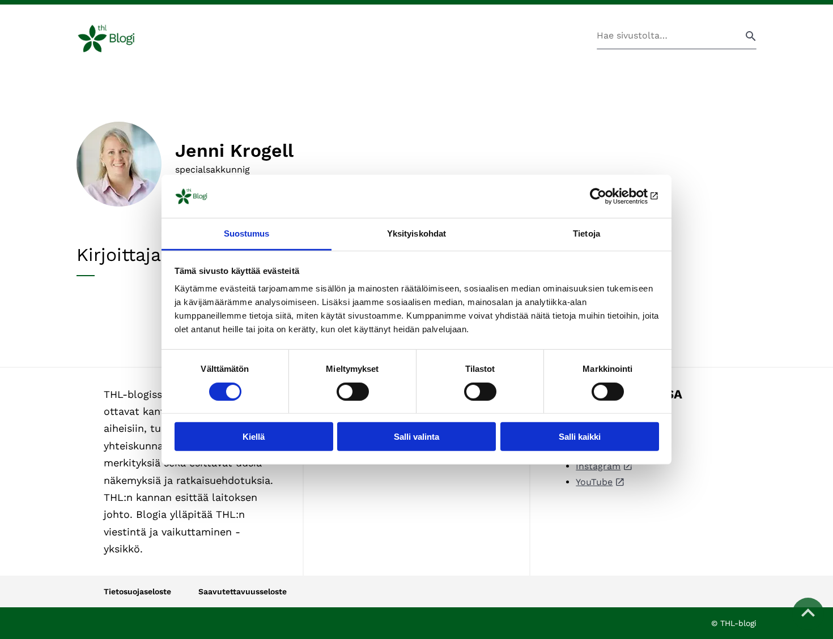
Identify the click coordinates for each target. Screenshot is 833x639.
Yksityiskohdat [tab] (416, 233)
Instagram (598, 466)
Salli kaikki (580, 436)
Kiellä (254, 436)
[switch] (353, 391)
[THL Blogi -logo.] (119, 38)
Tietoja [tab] (586, 233)
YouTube (594, 482)
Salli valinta (416, 436)
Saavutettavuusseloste (242, 591)
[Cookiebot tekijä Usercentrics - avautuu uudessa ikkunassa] (609, 196)
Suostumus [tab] (247, 233)
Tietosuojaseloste (137, 591)
